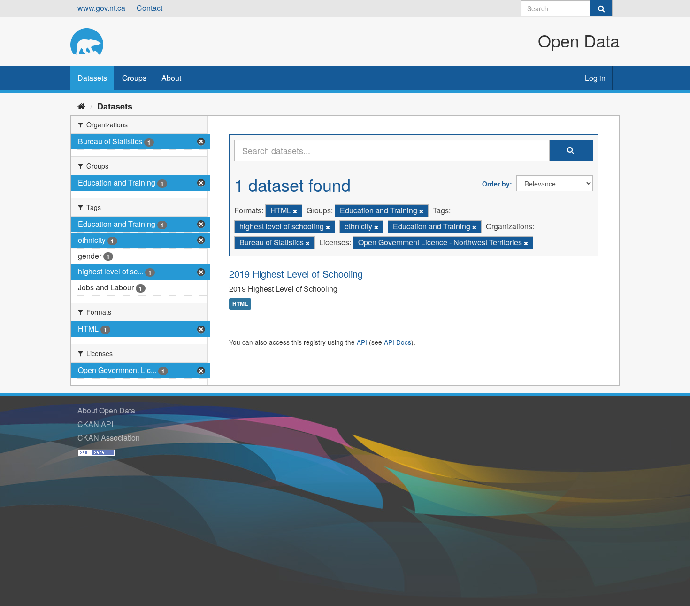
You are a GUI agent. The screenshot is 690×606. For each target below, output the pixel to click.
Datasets (92, 77)
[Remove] (295, 211)
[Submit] (601, 8)
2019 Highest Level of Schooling (296, 273)
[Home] (81, 106)
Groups (134, 77)
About (171, 77)
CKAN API (95, 424)
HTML (240, 304)
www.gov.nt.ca (101, 7)
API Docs (397, 342)
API (362, 342)
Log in (595, 77)
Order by (496, 183)
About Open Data (106, 410)
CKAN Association (108, 437)
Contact (149, 7)
